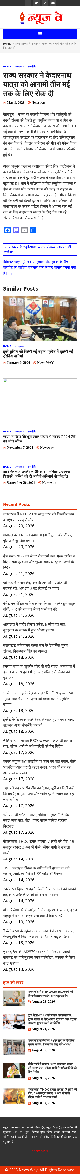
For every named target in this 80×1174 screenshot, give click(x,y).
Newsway (38, 102)
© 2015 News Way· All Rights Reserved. (40, 1169)
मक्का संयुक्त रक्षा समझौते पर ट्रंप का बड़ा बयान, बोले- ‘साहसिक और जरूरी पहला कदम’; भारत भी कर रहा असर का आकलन (40, 767)
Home (7, 44)
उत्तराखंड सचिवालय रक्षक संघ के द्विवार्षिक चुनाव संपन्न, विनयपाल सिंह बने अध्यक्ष (51, 1042)
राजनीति (32, 66)
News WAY (45, 362)
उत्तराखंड (19, 66)
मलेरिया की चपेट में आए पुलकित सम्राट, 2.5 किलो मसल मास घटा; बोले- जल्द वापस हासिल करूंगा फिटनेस (37, 820)
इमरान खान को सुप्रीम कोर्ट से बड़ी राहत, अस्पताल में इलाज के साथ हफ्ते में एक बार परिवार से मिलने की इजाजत (39, 672)
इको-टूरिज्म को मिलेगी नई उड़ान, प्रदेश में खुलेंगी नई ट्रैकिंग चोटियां (38, 353)
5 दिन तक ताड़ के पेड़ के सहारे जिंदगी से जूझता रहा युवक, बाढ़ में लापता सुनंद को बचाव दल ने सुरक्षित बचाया (38, 698)
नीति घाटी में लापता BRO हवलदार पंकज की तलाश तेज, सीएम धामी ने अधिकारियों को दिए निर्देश (52, 1068)
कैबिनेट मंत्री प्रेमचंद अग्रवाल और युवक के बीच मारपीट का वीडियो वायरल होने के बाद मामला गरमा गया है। (39, 267)
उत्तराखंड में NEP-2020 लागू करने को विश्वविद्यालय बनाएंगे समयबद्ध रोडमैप (50, 993)
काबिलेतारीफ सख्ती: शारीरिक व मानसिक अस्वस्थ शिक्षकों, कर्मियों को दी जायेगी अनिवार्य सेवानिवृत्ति (36, 474)
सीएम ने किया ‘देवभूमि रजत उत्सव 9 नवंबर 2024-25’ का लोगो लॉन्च (39, 439)
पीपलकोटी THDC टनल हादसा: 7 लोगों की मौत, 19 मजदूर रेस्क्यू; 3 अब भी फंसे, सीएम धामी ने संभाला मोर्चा (38, 847)
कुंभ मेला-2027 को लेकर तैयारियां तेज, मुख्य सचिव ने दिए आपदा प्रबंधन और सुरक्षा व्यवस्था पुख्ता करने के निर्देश (39, 561)
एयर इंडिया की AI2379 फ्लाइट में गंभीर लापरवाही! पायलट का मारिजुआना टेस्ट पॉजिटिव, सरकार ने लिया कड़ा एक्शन (39, 957)
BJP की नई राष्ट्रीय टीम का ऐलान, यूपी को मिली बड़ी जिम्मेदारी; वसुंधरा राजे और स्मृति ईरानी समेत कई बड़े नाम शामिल (38, 793)
